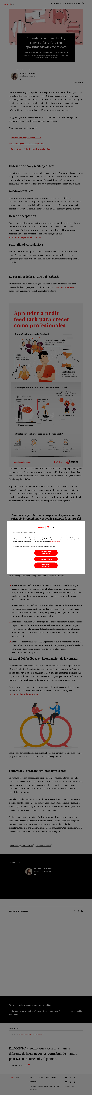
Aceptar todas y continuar (46, 565)
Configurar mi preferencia (46, 552)
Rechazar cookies (46, 559)
